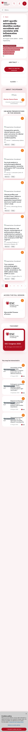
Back (6, 17)
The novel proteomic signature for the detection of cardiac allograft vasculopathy (17, 420)
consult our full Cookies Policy (16, 722)
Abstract (7, 144)
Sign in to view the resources (14, 69)
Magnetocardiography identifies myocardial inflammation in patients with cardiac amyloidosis (17, 404)
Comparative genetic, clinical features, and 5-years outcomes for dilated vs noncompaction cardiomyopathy (13, 134)
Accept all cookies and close (14, 729)
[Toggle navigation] (24, 4)
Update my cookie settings (14, 725)
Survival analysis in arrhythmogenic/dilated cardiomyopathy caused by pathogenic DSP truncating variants (14, 166)
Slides (12, 144)
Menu (7, 10)
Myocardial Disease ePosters (11, 313)
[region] (14, 722)
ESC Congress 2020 (13, 344)
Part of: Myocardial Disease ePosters (13, 47)
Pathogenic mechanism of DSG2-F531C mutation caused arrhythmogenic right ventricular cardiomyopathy (17, 387)
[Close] (26, 713)
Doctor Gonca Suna (11, 99)
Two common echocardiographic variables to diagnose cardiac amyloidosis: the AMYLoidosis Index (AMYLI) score (12, 269)
